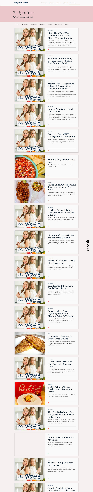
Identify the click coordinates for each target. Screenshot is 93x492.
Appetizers (33, 24)
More (66, 24)
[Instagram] (87, 249)
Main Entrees (58, 24)
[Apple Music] (87, 241)
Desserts (49, 24)
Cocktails (41, 24)
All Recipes (25, 24)
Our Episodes (50, 30)
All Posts (17, 24)
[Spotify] (87, 245)
